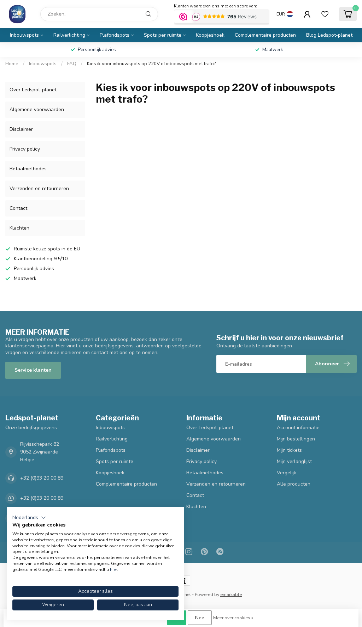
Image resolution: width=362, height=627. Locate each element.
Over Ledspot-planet (33, 89)
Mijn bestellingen (296, 439)
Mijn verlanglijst (294, 461)
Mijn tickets (289, 450)
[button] (29, 517)
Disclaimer (21, 129)
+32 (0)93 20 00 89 (41, 478)
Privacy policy (25, 149)
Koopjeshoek (210, 35)
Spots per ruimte (162, 35)
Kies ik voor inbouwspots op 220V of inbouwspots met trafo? (151, 64)
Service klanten (33, 370)
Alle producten (293, 484)
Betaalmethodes (28, 168)
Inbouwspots (24, 35)
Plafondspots (114, 35)
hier (113, 569)
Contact (18, 208)
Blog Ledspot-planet (329, 35)
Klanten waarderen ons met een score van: (215, 6)
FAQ (71, 64)
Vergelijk (286, 472)
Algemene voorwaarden (37, 109)
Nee (199, 617)
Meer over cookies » (233, 618)
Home (11, 64)
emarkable (231, 594)
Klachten (19, 228)
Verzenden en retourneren (39, 188)
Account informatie (298, 427)
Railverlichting (69, 35)
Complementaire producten (265, 35)
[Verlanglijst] (324, 14)
